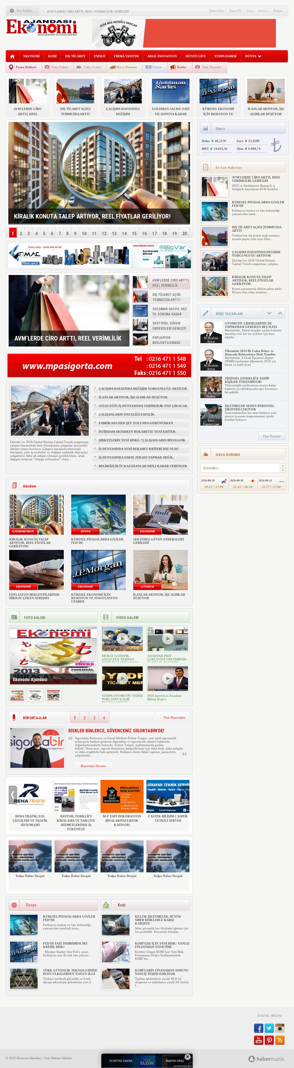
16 (144, 233)
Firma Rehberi (26, 67)
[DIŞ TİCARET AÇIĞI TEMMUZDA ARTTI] (215, 245)
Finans (157, 67)
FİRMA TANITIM (126, 56)
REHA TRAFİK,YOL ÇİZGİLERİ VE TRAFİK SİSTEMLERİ (30, 821)
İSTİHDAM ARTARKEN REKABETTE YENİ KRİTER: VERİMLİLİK (137, 434)
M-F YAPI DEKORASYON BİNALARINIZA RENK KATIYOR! (122, 821)
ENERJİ (99, 56)
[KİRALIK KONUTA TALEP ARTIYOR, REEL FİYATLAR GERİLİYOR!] (215, 295)
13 (114, 233)
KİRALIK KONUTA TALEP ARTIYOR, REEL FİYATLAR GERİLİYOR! (30, 543)
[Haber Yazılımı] (273, 1058)
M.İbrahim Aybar (211, 339)
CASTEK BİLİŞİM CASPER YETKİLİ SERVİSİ (167, 818)
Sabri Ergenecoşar (211, 422)
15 (134, 233)
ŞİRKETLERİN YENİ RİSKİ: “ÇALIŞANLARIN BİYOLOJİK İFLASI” (142, 442)
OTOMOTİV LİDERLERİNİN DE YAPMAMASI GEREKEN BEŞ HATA (251, 325)
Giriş (250, 10)
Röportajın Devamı (93, 766)
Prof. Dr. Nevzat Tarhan (211, 394)
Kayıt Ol (235, 10)
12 (104, 233)
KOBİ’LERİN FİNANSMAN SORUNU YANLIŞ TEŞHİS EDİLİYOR (162, 972)
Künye (263, 10)
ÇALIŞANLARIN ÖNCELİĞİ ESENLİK (126, 414)
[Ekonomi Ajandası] (17, 699)
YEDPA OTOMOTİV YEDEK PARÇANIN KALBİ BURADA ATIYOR (122, 699)
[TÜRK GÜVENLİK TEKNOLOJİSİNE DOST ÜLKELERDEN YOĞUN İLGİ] (24, 988)
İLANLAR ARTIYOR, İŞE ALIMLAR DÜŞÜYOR (133, 397)
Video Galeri (92, 67)
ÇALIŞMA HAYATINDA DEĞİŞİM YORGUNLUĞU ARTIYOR (143, 388)
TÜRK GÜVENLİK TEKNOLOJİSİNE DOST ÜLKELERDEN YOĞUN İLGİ (70, 972)
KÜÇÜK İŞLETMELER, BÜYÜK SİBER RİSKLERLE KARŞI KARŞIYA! (158, 920)
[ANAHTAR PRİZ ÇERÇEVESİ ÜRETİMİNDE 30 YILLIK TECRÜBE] (168, 650)
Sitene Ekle (216, 10)
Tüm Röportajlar (174, 717)
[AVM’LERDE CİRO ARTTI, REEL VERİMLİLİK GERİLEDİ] (69, 311)
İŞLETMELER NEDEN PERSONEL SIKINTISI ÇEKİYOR (249, 407)
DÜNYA (250, 56)
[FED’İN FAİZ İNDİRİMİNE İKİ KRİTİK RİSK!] (24, 961)
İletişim (278, 10)
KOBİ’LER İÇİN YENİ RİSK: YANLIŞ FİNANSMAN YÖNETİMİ (162, 945)
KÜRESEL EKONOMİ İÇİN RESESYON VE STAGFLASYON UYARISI (94, 598)
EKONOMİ (32, 56)
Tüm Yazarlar (212, 67)
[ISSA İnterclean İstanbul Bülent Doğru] (168, 690)
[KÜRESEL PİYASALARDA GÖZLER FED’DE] (24, 934)
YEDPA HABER (225, 56)
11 (94, 233)
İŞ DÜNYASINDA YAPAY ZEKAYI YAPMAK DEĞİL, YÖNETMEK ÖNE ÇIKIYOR (136, 460)
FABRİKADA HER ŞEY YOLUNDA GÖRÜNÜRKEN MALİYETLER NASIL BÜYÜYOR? (136, 425)
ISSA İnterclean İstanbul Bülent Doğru (164, 697)
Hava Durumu (127, 67)
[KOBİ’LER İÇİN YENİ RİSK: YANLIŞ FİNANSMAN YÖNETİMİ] (115, 961)
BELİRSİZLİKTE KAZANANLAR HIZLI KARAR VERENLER (143, 466)
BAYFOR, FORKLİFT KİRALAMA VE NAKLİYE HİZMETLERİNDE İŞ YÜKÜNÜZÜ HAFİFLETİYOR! (76, 825)
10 (84, 233)
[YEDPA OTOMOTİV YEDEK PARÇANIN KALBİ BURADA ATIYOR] (122, 690)
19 (174, 233)
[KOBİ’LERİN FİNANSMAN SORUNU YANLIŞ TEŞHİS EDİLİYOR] (115, 988)
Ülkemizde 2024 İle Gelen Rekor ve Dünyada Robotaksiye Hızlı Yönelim (250, 352)
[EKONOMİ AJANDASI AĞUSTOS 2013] (35, 699)
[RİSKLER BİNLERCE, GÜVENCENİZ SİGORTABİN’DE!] (37, 767)
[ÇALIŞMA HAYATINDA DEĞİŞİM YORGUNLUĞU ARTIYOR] (215, 270)
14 (124, 233)
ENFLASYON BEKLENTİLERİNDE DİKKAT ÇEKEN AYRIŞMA (34, 596)
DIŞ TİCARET (75, 56)
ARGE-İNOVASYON (162, 56)
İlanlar (182, 67)
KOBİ (52, 56)
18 (164, 233)
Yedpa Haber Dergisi (30, 876)
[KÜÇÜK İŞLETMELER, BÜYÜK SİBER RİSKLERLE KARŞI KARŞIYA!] (115, 934)
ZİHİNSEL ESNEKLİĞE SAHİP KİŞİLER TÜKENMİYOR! (247, 380)
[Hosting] (251, 1059)
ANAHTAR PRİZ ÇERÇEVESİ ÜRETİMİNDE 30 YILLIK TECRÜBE (167, 659)
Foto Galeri (60, 67)
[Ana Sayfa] (12, 56)
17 (154, 233)
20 (184, 233)
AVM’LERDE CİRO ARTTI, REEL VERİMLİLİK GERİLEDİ (88, 11)
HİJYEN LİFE (195, 56)
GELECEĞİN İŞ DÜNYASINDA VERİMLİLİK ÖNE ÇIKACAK (143, 406)
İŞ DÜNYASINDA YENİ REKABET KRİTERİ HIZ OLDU (139, 449)
